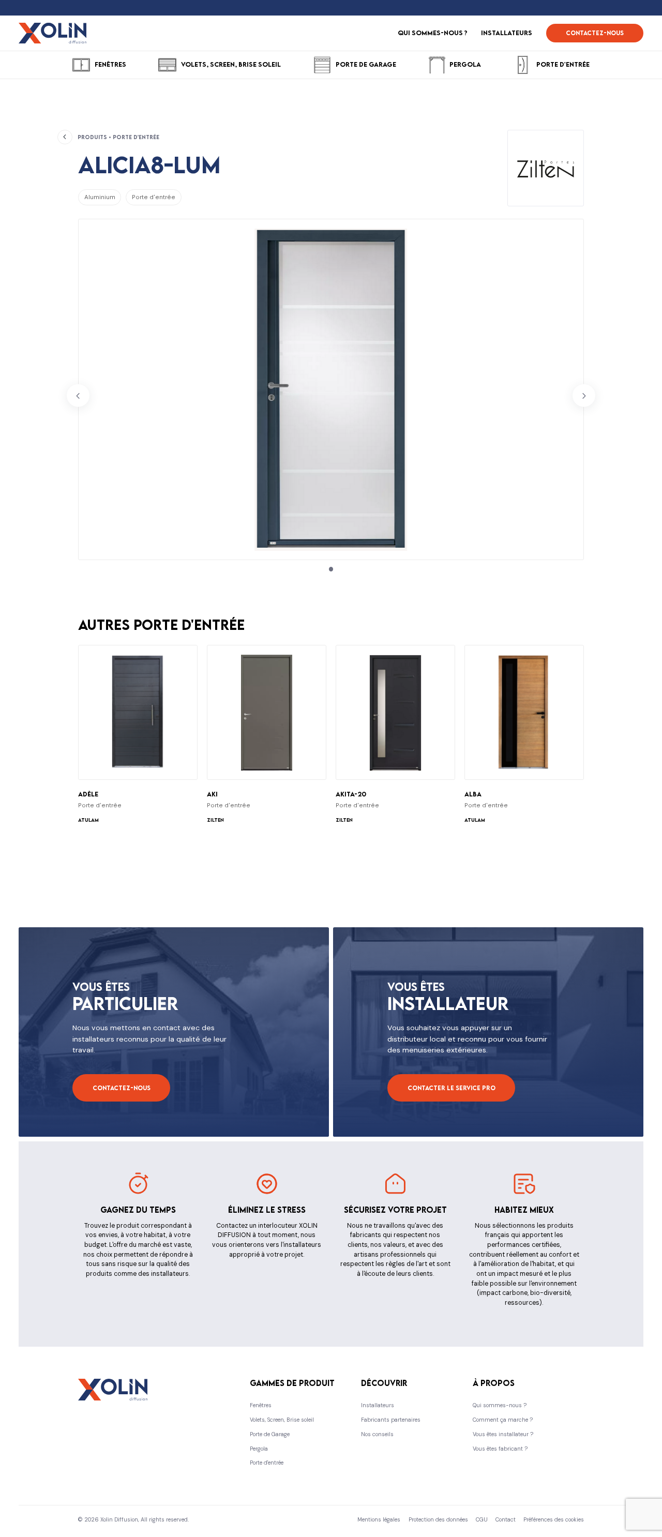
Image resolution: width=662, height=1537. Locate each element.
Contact (505, 1519)
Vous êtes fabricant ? (500, 1448)
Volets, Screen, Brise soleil (282, 1419)
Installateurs (377, 1405)
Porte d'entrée (266, 1462)
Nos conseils (377, 1434)
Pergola (259, 1448)
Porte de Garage (270, 1434)
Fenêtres (261, 1405)
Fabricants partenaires (390, 1419)
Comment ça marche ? (503, 1419)
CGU (482, 1519)
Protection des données (438, 1519)
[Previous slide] (78, 395)
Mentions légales (378, 1519)
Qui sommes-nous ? (499, 1405)
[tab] (331, 569)
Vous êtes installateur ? (503, 1434)
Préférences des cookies (553, 1519)
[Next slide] (584, 395)
